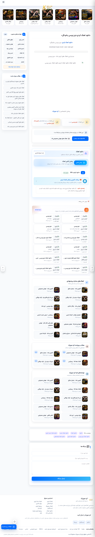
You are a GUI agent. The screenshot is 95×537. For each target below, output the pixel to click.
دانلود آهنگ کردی (67, 42)
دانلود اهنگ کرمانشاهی (59, 436)
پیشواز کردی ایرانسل (39, 507)
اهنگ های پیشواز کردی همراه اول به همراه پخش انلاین (15, 97)
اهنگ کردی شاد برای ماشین (17, 88)
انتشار (5, 529)
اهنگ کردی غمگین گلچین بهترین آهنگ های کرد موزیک (15, 108)
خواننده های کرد (13, 529)
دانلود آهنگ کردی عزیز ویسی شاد (15, 127)
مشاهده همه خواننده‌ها (14, 67)
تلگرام (88, 522)
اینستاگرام (82, 522)
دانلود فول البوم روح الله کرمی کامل (15, 92)
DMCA (41, 529)
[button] (3, 2)
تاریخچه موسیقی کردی (50, 529)
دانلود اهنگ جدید (64, 433)
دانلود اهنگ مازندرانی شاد (17, 113)
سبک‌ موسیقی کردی (63, 529)
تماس (26, 529)
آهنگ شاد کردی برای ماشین (38, 503)
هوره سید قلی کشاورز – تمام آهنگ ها (14, 118)
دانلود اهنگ (74, 433)
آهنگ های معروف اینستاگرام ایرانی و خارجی (15, 82)
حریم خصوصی (33, 529)
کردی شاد (36, 121)
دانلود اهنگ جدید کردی (51, 433)
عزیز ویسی (74, 122)
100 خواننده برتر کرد (75, 529)
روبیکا (75, 522)
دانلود (81, 433)
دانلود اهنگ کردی (72, 436)
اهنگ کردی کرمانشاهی (50, 503)
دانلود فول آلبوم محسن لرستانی (16, 122)
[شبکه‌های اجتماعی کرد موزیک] (15, 522)
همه (5, 34)
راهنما (83, 529)
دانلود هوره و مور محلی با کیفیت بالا (14, 103)
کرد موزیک (55, 111)
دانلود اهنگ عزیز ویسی (84, 436)
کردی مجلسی (50, 123)
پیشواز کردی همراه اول (37, 512)
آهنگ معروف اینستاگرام (49, 507)
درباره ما (21, 529)
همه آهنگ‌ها (38, 210)
